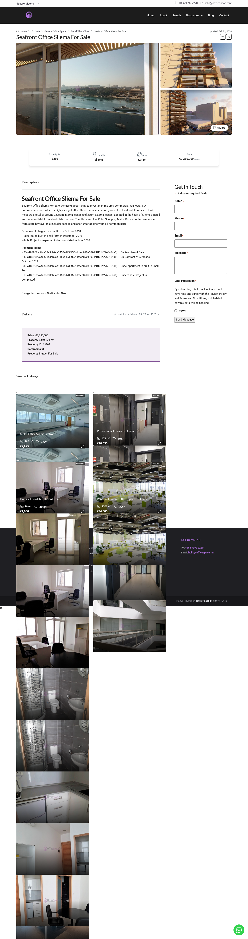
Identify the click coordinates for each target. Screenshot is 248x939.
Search (176, 15)
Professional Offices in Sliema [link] (115, 431)
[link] (52, 421)
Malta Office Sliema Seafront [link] (38, 434)
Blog (211, 15)
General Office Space (55, 31)
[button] (222, 37)
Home (150, 15)
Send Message (185, 319)
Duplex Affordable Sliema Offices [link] (40, 499)
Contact (224, 15)
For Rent (80, 395)
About (163, 15)
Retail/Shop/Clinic (80, 31)
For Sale (35, 31)
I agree (182, 310)
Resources (192, 15)
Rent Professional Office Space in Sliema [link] (122, 499)
